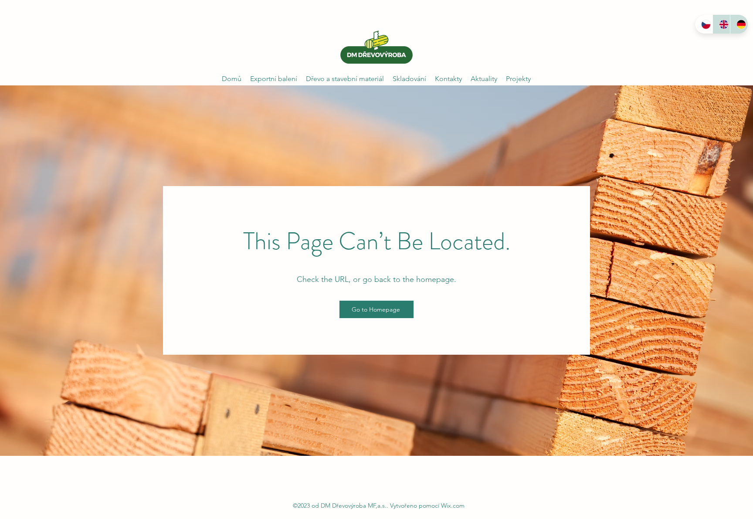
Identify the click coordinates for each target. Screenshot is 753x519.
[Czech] (703, 24)
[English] (721, 24)
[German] (739, 24)
